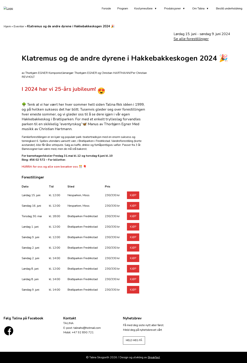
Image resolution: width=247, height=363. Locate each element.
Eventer (19, 26)
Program (122, 8)
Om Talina (198, 8)
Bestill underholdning (229, 8)
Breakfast (154, 357)
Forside (106, 8)
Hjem (7, 26)
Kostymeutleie (143, 8)
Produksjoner (172, 8)
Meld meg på (134, 340)
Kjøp (133, 195)
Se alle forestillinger (191, 38)
